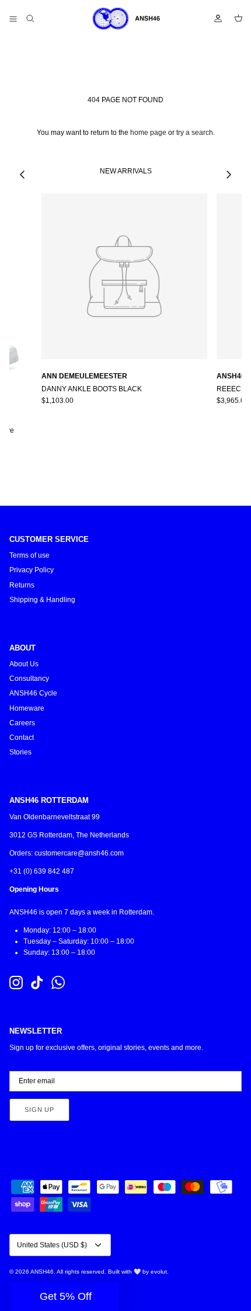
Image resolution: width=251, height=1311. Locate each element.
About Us (24, 664)
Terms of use (29, 555)
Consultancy (29, 678)
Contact (21, 737)
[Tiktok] (37, 982)
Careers (22, 723)
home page (148, 132)
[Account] (212, 19)
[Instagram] (16, 982)
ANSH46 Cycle (33, 693)
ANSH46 (42, 1271)
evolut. (160, 1271)
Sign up (39, 1109)
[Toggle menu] (13, 19)
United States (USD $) (52, 1245)
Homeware (26, 708)
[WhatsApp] (58, 982)
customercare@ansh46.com (79, 853)
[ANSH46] (125, 19)
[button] (65, 1296)
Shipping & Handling (42, 600)
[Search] (38, 19)
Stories (20, 752)
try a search (194, 132)
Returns (21, 585)
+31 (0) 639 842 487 (41, 871)
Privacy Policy (31, 570)
